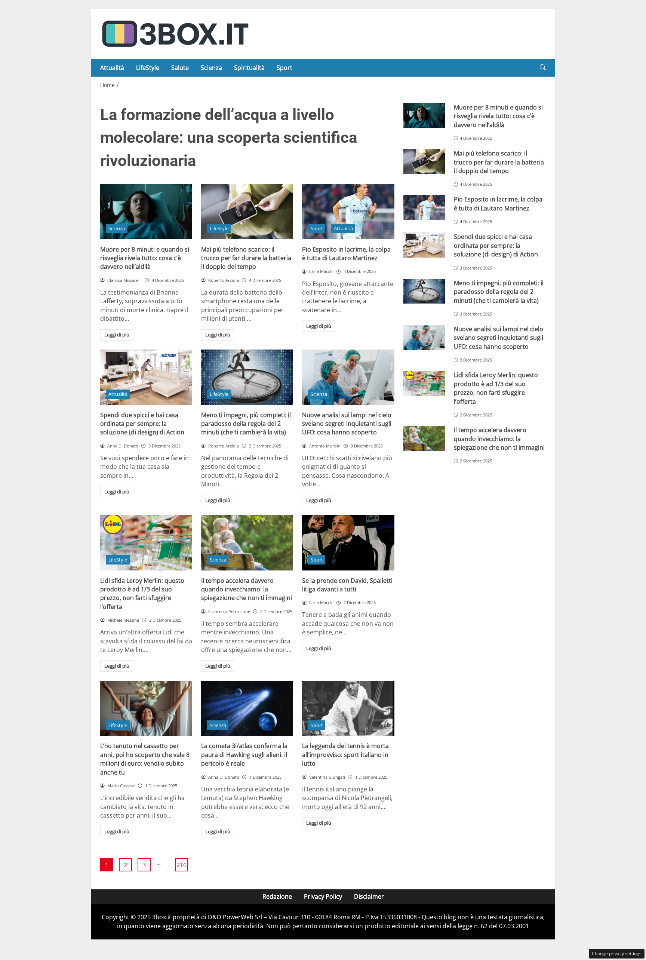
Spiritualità (249, 68)
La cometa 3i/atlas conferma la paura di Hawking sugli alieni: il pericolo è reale (244, 754)
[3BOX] (175, 33)
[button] (543, 67)
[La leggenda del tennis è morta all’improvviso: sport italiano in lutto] (348, 708)
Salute (180, 68)
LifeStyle (147, 68)
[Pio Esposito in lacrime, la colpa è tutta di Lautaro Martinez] (348, 211)
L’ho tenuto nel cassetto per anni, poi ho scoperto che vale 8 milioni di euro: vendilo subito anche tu (145, 759)
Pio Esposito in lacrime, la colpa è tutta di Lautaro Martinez (346, 253)
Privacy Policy (323, 896)
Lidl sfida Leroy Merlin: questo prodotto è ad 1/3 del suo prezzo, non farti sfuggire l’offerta (142, 593)
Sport (284, 68)
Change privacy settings (617, 953)
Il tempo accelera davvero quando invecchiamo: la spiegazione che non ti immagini (246, 589)
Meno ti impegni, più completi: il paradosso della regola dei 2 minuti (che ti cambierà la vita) (246, 424)
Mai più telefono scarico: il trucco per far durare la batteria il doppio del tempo (246, 258)
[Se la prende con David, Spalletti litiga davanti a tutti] (348, 542)
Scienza (211, 68)
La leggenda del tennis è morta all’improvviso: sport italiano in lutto (345, 754)
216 (181, 865)
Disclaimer (369, 896)
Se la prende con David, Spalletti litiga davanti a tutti (347, 584)
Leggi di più (116, 334)
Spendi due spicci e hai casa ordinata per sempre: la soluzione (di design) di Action (142, 424)
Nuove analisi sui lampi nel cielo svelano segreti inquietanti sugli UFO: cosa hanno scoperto (346, 424)
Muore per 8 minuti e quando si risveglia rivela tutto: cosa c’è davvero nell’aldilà (144, 258)
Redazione (277, 896)
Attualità (112, 68)
